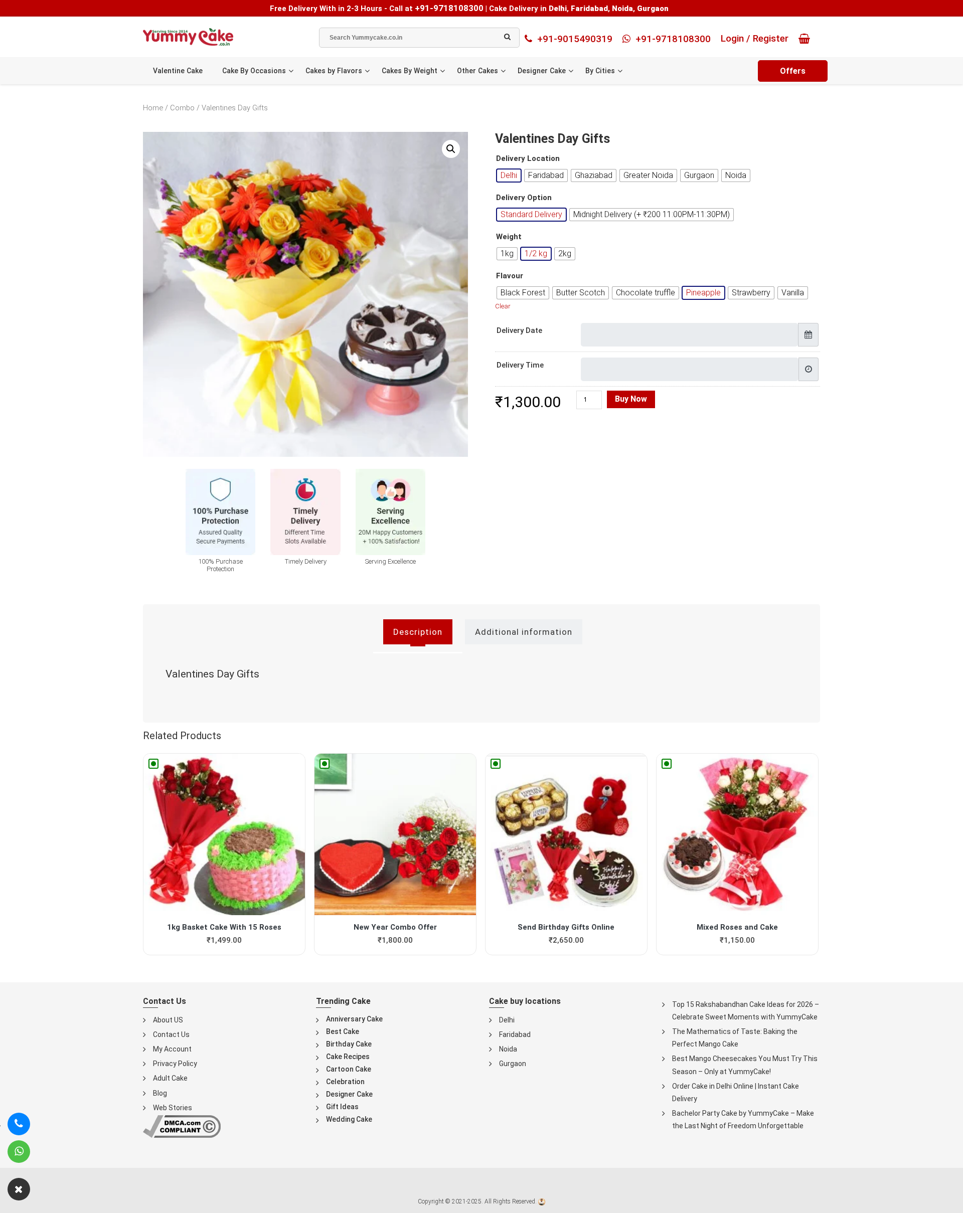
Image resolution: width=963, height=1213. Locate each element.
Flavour (509, 276)
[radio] (509, 175)
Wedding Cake (349, 1119)
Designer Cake (542, 71)
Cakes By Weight (409, 71)
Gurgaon (512, 1064)
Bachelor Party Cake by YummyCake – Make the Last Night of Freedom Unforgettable (743, 1119)
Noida (508, 1049)
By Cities (600, 71)
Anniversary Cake (354, 1019)
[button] (451, 149)
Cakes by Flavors (333, 71)
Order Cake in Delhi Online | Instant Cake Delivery (735, 1092)
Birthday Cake (349, 1044)
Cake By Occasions (254, 71)
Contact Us (171, 1034)
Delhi (507, 1020)
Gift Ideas (342, 1107)
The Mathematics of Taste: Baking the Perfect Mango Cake (734, 1037)
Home (153, 107)
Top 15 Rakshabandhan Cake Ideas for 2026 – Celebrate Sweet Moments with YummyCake (745, 1010)
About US (168, 1020)
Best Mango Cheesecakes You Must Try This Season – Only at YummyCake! (745, 1065)
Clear (503, 306)
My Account (172, 1049)
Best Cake (342, 1031)
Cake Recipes (348, 1057)
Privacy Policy (175, 1064)
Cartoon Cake (348, 1069)
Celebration (345, 1082)
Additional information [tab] (523, 632)
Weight (509, 237)
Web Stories (172, 1108)
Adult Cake (170, 1078)
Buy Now (631, 399)
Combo (182, 107)
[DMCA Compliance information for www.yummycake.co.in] (182, 1126)
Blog (160, 1093)
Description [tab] (417, 632)
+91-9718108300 (449, 8)
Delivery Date (519, 330)
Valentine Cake (178, 71)
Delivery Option (524, 198)
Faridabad (515, 1034)
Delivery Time (520, 365)
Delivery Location (528, 158)
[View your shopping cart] (806, 39)
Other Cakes (477, 71)
